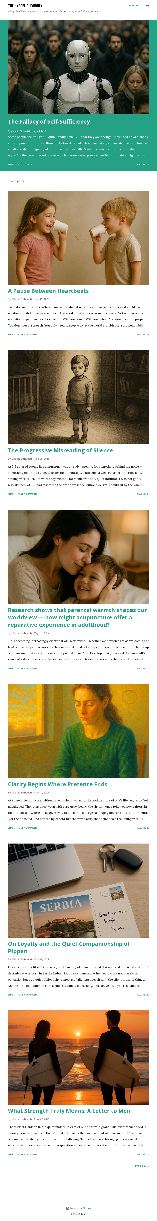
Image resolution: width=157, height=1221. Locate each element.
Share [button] (11, 164)
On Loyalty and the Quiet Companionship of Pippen (69, 947)
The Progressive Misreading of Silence (60, 450)
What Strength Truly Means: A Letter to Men (69, 1110)
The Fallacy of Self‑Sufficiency (49, 121)
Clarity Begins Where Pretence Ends (57, 784)
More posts (142, 1165)
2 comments (25, 164)
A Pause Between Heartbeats (48, 291)
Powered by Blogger (80, 1208)
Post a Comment (27, 334)
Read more (143, 164)
